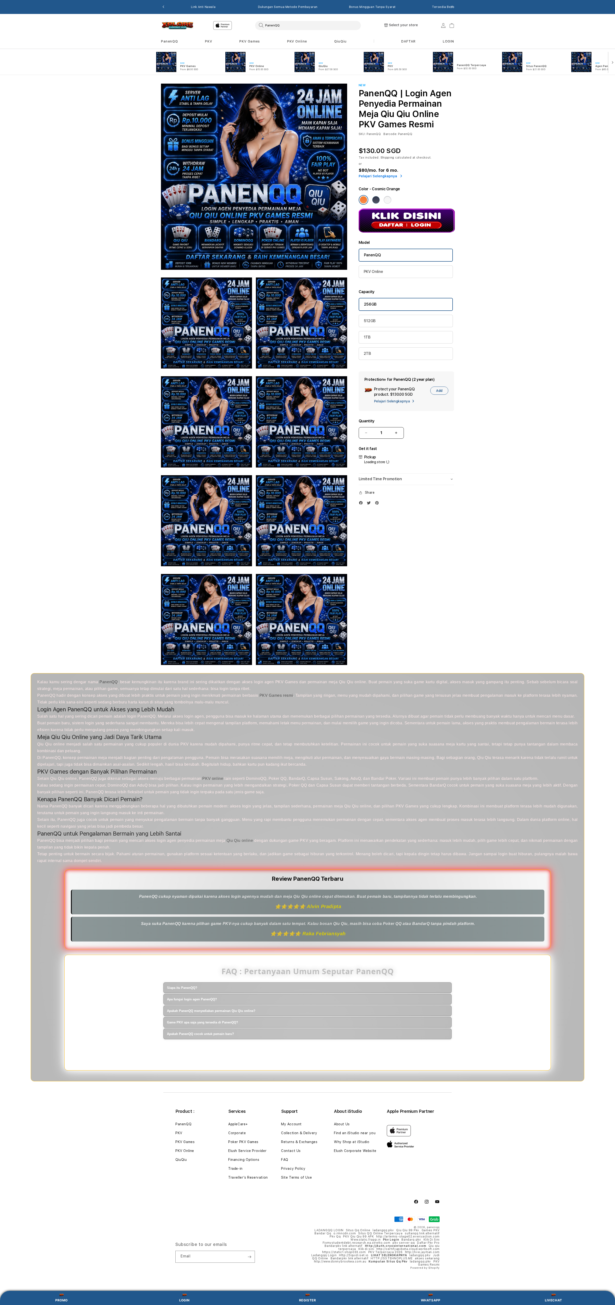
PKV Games (249, 41)
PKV (208, 41)
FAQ (284, 1160)
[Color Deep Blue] (376, 200)
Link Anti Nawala (203, 7)
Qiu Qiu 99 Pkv (407, 1230)
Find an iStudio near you (354, 1133)
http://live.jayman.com (422, 1252)
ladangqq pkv (383, 1230)
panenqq (433, 1227)
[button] (169, 41)
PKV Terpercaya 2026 (385, 1252)
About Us (342, 1124)
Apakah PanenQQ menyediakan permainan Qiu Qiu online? (211, 1011)
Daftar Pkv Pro (428, 1242)
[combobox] (308, 25)
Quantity (367, 421)
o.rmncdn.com (344, 1233)
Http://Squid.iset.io (354, 1255)
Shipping (387, 157)
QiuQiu (340, 41)
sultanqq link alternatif (422, 1233)
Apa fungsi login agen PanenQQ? (192, 999)
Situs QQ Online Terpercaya (380, 1233)
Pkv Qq (335, 1236)
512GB (370, 321)
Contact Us (291, 1151)
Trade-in (235, 1168)
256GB (370, 304)
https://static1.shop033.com (344, 1252)
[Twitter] (370, 503)
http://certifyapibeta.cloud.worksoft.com (408, 1249)
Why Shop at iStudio (351, 1142)
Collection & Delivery (299, 1133)
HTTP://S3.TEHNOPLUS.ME (391, 1258)
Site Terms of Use (296, 1177)
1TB (367, 337)
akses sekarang (427, 1258)
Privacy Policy (293, 1168)
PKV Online (297, 41)
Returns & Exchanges (299, 1142)
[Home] (177, 25)
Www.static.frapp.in (366, 1239)
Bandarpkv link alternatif (344, 1246)
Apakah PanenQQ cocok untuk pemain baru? (200, 1034)
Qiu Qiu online (240, 840)
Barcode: (390, 134)
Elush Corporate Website (355, 1151)
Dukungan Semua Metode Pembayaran (288, 7)
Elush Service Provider (247, 1151)
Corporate (237, 1133)
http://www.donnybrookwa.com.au (340, 1261)
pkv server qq (404, 1242)
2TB (367, 353)
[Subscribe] (249, 1257)
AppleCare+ (238, 1124)
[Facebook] (362, 503)
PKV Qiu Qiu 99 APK (358, 1236)
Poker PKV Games (243, 1142)
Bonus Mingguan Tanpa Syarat (372, 7)
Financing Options (243, 1160)
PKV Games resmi (276, 695)
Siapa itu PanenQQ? (182, 988)
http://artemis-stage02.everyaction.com (408, 1236)
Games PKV (431, 1230)
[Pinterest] (378, 503)
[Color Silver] (387, 200)
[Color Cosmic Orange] (363, 200)
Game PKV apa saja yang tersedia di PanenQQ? (202, 1022)
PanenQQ (169, 41)
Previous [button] (163, 7)
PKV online (212, 778)
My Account (291, 1124)
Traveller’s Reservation (248, 1177)
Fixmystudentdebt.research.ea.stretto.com (356, 1242)
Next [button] (451, 7)
